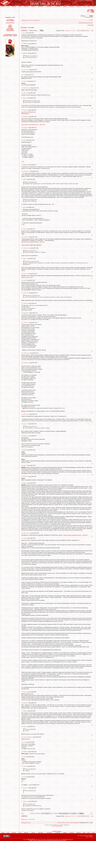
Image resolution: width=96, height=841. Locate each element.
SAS (24, 140)
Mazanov (25, 787)
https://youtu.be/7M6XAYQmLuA (28, 112)
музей (88, 6)
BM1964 (25, 43)
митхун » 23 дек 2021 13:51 (31, 250)
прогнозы (72, 6)
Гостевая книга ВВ (35, 20)
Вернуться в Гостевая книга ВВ (28, 819)
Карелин (25, 476)
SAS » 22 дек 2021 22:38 (30, 790)
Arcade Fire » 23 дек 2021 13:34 (32, 261)
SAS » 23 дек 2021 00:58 (30, 729)
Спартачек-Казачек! (27, 737)
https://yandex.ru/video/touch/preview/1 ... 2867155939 (33, 124)
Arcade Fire (25, 237)
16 (86, 30)
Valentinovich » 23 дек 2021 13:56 (32, 100)
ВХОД (10, 25)
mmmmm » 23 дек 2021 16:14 (31, 55)
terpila (24, 538)
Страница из (69, 30)
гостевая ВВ (57, 6)
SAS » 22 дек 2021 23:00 (30, 768)
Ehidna (24, 465)
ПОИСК (10, 27)
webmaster (90, 835)
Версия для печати (92, 20)
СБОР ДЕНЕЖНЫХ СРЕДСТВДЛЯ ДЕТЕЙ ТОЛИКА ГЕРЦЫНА (10, 35)
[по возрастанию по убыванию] (77, 813)
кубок (20, 6)
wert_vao (25, 423)
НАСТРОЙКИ (10, 28)
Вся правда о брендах (57, 831)
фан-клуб (79, 6)
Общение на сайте (26, 20)
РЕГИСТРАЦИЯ (10, 29)
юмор (84, 6)
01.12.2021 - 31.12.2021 (27, 27)
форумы (65, 6)
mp (24, 32)
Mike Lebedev (26, 88)
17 (88, 30)
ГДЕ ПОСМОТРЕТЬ (10, 22)
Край (24, 280)
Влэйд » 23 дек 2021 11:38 (31, 426)
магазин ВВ (49, 6)
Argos (24, 179)
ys (23, 74)
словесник (25, 801)
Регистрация (86, 22)
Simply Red (25, 313)
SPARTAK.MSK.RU (32, 839)
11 (77, 30)
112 (92, 30)
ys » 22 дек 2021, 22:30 (30, 804)
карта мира (40, 6)
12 (79, 30)
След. (91, 813)
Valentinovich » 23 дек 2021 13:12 (32, 295)
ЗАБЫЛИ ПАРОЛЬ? (10, 30)
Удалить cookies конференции (72, 822)
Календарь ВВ (90, 25)
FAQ (81, 22)
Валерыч (25, 110)
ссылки (93, 6)
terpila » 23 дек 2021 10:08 (31, 182)
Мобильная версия (90, 20)
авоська (25, 81)
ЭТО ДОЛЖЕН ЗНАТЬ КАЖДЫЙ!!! (10, 20)
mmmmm (25, 127)
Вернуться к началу (92, 41)
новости (3, 6)
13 (81, 30)
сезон (8, 6)
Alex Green (25, 69)
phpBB (54, 825)
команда (33, 6)
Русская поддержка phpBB (57, 826)
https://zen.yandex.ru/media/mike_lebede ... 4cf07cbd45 (75, 535)
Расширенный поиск (88, 17)
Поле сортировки (55, 813)
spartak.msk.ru (66, 839)
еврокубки (26, 6)
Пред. (23, 813)
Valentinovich (26, 171)
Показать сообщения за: (36, 813)
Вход (91, 22)
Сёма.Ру (91, 836)
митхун (24, 93)
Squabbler (25, 435)
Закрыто (22, 30)
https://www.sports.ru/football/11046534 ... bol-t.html (32, 241)
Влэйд (24, 449)
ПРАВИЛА (10, 26)
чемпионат (14, 6)
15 (85, 30)
